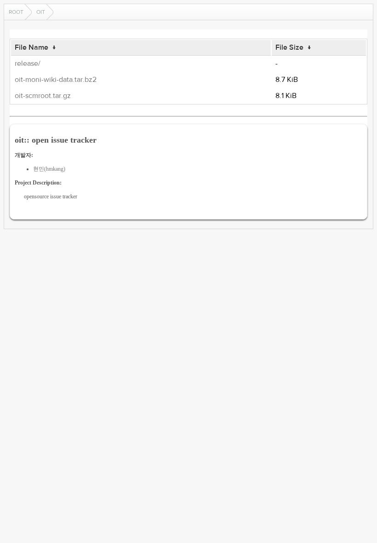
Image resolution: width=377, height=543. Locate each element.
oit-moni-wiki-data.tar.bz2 (56, 79)
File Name (31, 47)
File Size (289, 47)
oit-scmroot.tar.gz (43, 95)
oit (40, 12)
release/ (27, 63)
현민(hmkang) (49, 169)
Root (16, 12)
